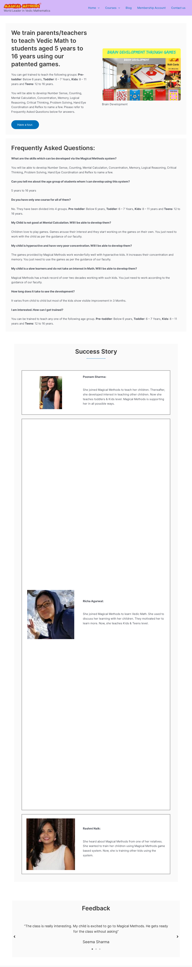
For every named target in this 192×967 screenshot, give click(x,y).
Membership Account (151, 8)
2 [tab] (96, 949)
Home (92, 8)
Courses (110, 8)
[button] (98, 7)
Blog (129, 8)
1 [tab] (92, 949)
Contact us (178, 8)
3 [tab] (100, 949)
